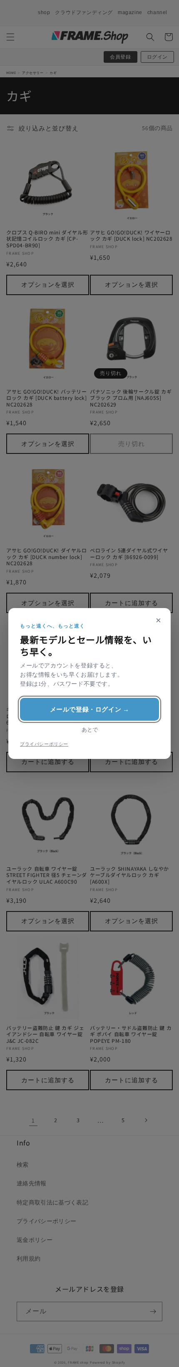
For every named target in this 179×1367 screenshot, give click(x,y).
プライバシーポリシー (44, 744)
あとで (90, 730)
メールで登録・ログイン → (89, 709)
